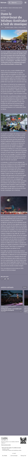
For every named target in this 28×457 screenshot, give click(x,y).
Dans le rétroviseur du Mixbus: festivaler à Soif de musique (16, 7)
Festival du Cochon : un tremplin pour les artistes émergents (11, 309)
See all (24, 287)
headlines (5, 7)
